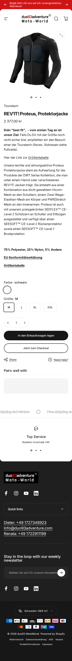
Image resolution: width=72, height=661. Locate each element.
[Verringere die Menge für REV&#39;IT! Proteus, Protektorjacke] (8, 323)
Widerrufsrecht (16, 639)
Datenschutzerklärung (36, 639)
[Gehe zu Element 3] (40, 97)
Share (13, 359)
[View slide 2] (36, 450)
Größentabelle (38, 157)
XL (35, 307)
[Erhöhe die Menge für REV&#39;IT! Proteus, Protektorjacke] (25, 323)
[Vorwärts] (66, 4)
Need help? (61, 359)
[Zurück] (5, 4)
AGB (51, 639)
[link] (25, 533)
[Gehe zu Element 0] (31, 97)
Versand (59, 639)
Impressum (47, 644)
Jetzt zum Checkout (36, 348)
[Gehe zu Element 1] (36, 97)
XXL (50, 307)
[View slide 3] (40, 450)
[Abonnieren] (61, 573)
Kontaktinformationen (30, 644)
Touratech (11, 106)
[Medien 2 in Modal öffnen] (61, 35)
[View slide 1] (31, 450)
